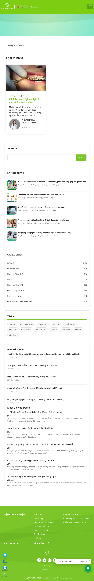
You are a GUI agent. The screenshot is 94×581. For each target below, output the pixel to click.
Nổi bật (25, 95)
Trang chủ (12, 45)
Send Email (47, 569)
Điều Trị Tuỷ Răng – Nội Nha (44, 522)
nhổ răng (54, 329)
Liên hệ (47, 565)
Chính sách (11, 543)
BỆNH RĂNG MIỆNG (15, 514)
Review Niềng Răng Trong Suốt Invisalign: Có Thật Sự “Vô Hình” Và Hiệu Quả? (40, 444)
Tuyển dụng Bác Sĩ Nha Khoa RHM (76, 518)
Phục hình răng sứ (41, 530)
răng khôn (12, 329)
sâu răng (12, 324)
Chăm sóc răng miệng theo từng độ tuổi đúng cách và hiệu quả (43, 220)
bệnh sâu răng (43, 324)
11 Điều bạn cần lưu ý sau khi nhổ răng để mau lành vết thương (34, 412)
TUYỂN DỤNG (70, 514)
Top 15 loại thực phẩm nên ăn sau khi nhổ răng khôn (30, 428)
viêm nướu (66, 329)
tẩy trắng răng (41, 329)
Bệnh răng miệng (47, 296)
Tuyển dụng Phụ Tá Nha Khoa (74, 522)
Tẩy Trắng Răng (39, 534)
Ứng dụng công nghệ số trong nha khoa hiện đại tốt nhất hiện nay (44, 233)
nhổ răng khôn (71, 324)
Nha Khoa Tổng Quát (47, 274)
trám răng (78, 329)
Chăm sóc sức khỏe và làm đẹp (47, 301)
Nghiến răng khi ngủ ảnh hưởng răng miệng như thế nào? (41, 207)
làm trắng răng (26, 329)
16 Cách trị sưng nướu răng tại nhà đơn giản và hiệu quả (31, 476)
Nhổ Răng (37, 538)
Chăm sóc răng (47, 268)
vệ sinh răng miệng (26, 324)
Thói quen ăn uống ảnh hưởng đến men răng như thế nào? (41, 194)
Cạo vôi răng (38, 518)
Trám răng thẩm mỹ (41, 526)
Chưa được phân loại (47, 290)
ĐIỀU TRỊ (39, 514)
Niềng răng (15, 95)
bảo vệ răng (57, 324)
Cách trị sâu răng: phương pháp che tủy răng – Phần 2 (30, 460)
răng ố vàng (13, 335)
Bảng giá (34, 7)
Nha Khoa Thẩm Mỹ (47, 285)
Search (81, 157)
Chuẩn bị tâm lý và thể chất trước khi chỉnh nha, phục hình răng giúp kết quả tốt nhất (52, 182)
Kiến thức (47, 263)
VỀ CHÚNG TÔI (42, 543)
